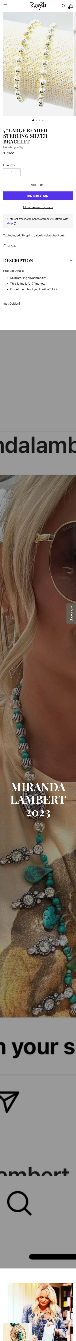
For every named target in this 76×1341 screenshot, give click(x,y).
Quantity (9, 165)
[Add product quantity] (6, 172)
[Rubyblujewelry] (38, 5)
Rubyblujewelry (13, 147)
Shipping (27, 235)
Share (12, 246)
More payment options (38, 207)
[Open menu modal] (5, 6)
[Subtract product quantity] (17, 172)
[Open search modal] (63, 6)
